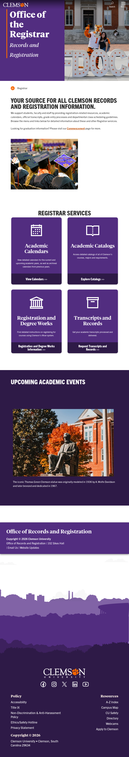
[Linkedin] (75, 686)
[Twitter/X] (64, 686)
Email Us (13, 547)
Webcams (112, 723)
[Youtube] (85, 686)
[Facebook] (43, 686)
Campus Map (109, 707)
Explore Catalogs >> (92, 279)
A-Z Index (112, 702)
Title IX (15, 707)
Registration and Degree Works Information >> (36, 347)
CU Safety (112, 713)
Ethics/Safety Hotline (24, 722)
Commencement (76, 128)
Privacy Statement (22, 728)
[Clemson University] (15, 6)
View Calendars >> (36, 279)
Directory (112, 718)
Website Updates (29, 547)
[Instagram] (54, 686)
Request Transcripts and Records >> (92, 347)
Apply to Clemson (107, 729)
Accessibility (19, 702)
